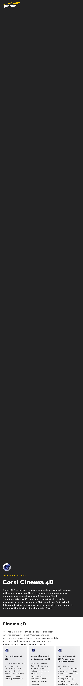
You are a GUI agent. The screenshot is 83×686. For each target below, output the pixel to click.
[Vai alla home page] (10, 5)
